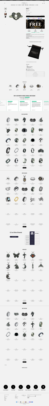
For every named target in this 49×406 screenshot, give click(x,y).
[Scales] (17, 86)
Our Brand (5, 400)
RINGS (4, 397)
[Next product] (42, 87)
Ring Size (27, 11)
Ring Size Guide (35, 73)
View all (24, 226)
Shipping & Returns (16, 396)
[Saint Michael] (24, 86)
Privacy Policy (16, 397)
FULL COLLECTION (5, 396)
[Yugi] (31, 86)
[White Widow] (10, 86)
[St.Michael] (38, 86)
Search (5, 399)
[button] (6, 105)
